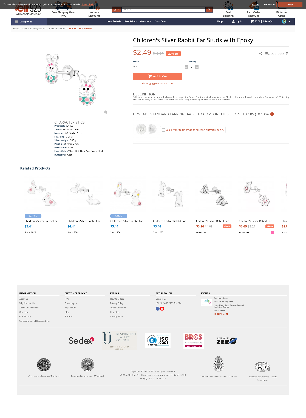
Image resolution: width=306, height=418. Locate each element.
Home (16, 28)
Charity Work (116, 316)
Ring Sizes (115, 312)
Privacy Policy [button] (88, 4)
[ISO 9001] (158, 340)
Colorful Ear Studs (57, 28)
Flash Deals (160, 21)
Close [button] (255, 4)
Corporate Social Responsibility (34, 320)
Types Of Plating (118, 307)
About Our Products (29, 307)
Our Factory (25, 316)
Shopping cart (71, 303)
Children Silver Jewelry (33, 28)
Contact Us (161, 298)
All (116, 9)
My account (70, 307)
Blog (67, 312)
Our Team (24, 312)
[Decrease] (186, 67)
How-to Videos (117, 298)
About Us (23, 298)
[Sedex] (81, 340)
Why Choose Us (27, 303)
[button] (29, 21)
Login (152, 83)
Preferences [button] (269, 4)
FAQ (67, 298)
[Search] (209, 10)
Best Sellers (130, 21)
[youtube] (162, 309)
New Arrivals (114, 21)
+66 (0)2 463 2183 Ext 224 (168, 303)
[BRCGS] (193, 341)
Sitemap (69, 316)
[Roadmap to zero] (227, 340)
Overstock (145, 21)
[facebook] (158, 309)
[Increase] (197, 67)
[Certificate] (120, 341)
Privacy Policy (116, 303)
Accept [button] (290, 4)
